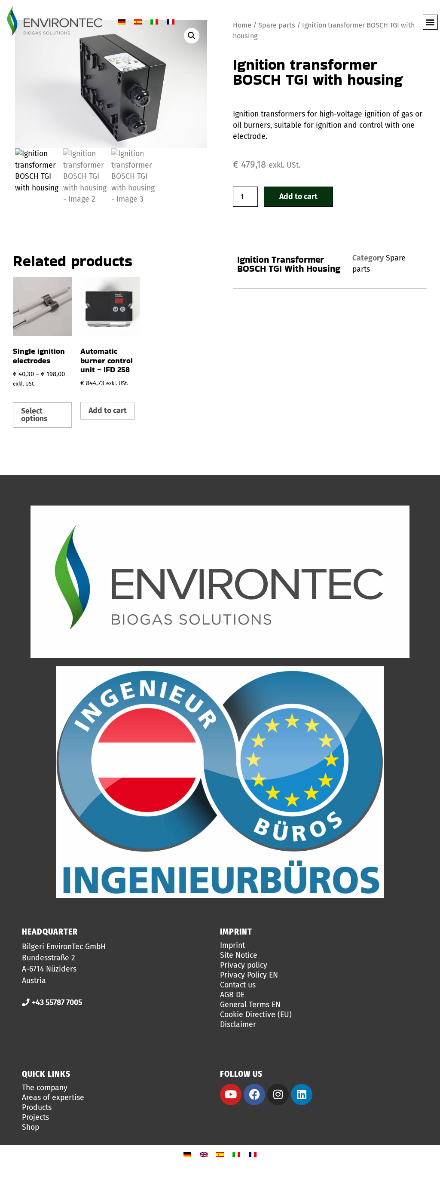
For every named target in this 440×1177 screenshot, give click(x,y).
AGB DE (232, 995)
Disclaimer (238, 1025)
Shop (30, 1127)
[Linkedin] (301, 1094)
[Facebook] (254, 1094)
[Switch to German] (121, 22)
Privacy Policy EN (249, 975)
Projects (35, 1117)
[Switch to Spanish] (138, 22)
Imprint (232, 945)
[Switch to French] (170, 22)
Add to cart (298, 196)
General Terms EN (250, 1005)
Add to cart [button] (108, 410)
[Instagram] (278, 1094)
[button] (430, 22)
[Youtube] (230, 1094)
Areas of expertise (53, 1098)
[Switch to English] (204, 1155)
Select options (34, 415)
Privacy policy (243, 965)
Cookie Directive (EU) (256, 1015)
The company (44, 1088)
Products (37, 1107)
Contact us (238, 985)
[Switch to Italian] (154, 22)
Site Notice (238, 955)
